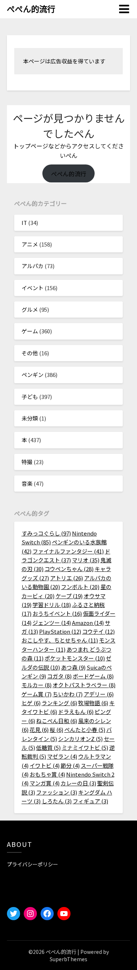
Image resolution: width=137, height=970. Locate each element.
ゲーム (30, 331)
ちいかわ (68, 694)
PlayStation (60, 631)
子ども (30, 396)
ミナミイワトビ (85, 747)
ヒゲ (31, 703)
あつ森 (73, 667)
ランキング (59, 703)
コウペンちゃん (69, 569)
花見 (39, 729)
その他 (30, 353)
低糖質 (48, 747)
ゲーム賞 (37, 694)
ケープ (69, 596)
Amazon (88, 622)
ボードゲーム (93, 676)
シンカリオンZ (80, 739)
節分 (70, 765)
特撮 (27, 462)
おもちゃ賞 (47, 774)
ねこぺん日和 (56, 721)
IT (24, 222)
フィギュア (90, 801)
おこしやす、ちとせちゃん (60, 640)
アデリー (99, 694)
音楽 (27, 483)
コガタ (59, 676)
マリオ (85, 560)
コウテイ (98, 631)
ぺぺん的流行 (31, 8)
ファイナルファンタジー (68, 551)
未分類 (30, 418)
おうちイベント (57, 613)
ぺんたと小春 (84, 729)
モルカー (37, 685)
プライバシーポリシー (32, 864)
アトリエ (66, 578)
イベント (32, 288)
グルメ (30, 309)
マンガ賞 (45, 783)
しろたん (57, 801)
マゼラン (62, 756)
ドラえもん (76, 711)
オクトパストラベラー (84, 685)
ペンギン (32, 374)
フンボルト (80, 586)
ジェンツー (52, 622)
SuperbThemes (68, 959)
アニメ (30, 244)
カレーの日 (78, 783)
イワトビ (45, 765)
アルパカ (32, 266)
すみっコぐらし (46, 533)
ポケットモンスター (75, 658)
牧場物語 (93, 703)
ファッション (56, 792)
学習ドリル (52, 604)
